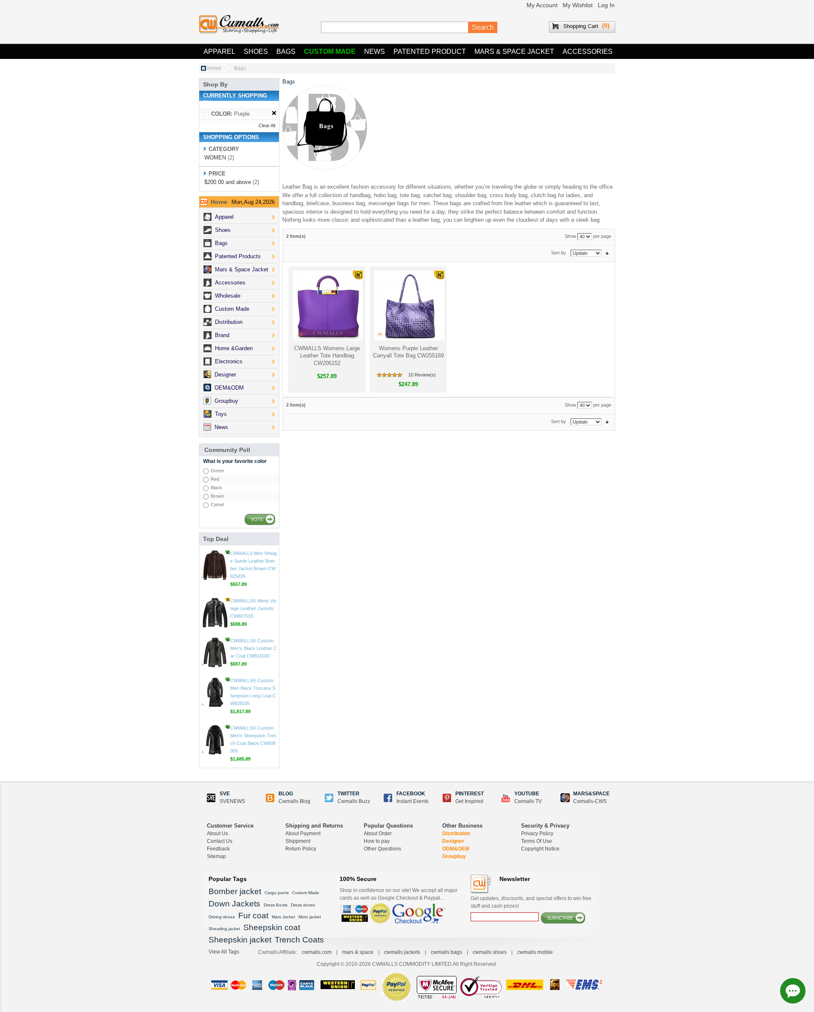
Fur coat (253, 915)
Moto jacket (309, 916)
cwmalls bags (446, 952)
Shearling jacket (224, 928)
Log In (606, 5)
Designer (453, 841)
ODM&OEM (455, 849)
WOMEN (215, 157)
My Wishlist (578, 5)
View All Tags (224, 952)
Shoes (256, 51)
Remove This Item (274, 113)
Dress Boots (275, 905)
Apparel (219, 51)
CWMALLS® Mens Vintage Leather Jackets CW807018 (253, 646)
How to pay (377, 841)
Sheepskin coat (271, 927)
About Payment (303, 833)
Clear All (267, 125)
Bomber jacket (235, 891)
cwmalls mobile (535, 952)
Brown (217, 496)
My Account (542, 5)
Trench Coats (299, 939)
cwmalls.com (317, 952)
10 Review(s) (422, 374)
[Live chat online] (793, 991)
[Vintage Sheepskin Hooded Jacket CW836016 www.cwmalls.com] (215, 556)
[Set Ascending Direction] (607, 252)
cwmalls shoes (490, 952)
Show (570, 236)
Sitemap (216, 856)
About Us (217, 833)
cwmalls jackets (402, 952)
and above (227, 182)
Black (216, 487)
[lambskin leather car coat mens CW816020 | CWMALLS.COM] (215, 690)
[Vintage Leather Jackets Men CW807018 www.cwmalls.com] (215, 651)
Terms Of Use (536, 841)
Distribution (456, 833)
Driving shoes (222, 916)
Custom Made (330, 51)
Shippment (297, 841)
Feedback (218, 849)
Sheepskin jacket (240, 939)
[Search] (483, 27)
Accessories (588, 51)
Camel (217, 504)
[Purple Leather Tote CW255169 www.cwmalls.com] (408, 305)
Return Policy (300, 849)
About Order (378, 833)
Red (215, 479)
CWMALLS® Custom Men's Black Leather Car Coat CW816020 (253, 686)
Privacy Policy (537, 833)
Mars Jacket (283, 916)
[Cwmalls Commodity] (239, 24)
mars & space (358, 952)
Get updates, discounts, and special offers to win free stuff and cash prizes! (531, 902)
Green (217, 470)
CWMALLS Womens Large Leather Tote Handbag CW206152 (327, 355)
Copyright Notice (540, 849)
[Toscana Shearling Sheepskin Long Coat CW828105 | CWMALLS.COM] (215, 730)
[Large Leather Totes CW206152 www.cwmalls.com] (327, 305)
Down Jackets (234, 903)
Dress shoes (303, 905)
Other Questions (382, 849)
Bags (285, 51)
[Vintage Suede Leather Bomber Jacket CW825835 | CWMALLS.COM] (215, 603)
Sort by (558, 252)
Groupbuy (454, 856)
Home (214, 68)
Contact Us (219, 841)
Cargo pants (277, 892)
